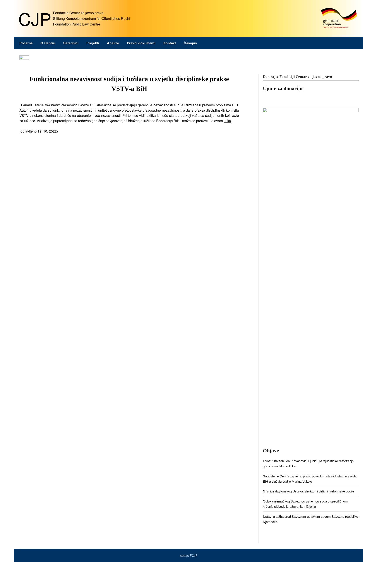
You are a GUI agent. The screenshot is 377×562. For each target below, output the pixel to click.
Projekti (92, 43)
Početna (26, 43)
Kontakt (169, 43)
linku (227, 120)
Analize (113, 43)
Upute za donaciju (283, 88)
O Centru (48, 43)
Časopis (190, 43)
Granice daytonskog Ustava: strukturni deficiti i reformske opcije (308, 491)
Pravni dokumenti (141, 43)
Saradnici (71, 43)
